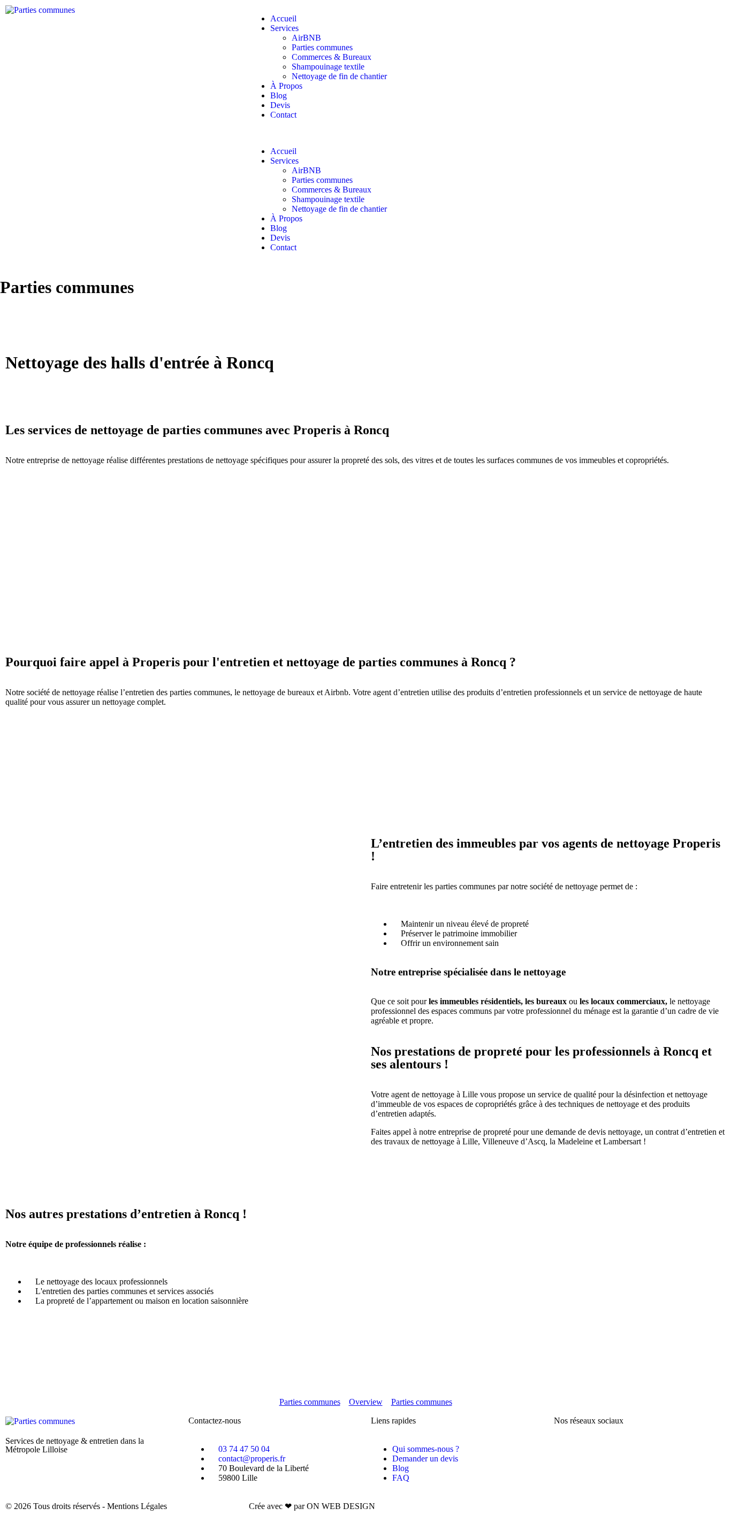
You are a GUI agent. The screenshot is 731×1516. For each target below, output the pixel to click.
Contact (283, 114)
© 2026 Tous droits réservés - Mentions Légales (86, 1506)
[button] (365, 133)
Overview (366, 1401)
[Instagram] (596, 1449)
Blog (278, 95)
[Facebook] (567, 1449)
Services (284, 28)
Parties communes (322, 47)
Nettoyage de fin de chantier (339, 76)
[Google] (625, 1449)
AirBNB (306, 37)
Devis (280, 105)
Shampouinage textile (328, 66)
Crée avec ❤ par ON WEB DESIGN (312, 1506)
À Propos (286, 85)
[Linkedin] (654, 1449)
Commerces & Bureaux (331, 56)
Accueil (283, 18)
